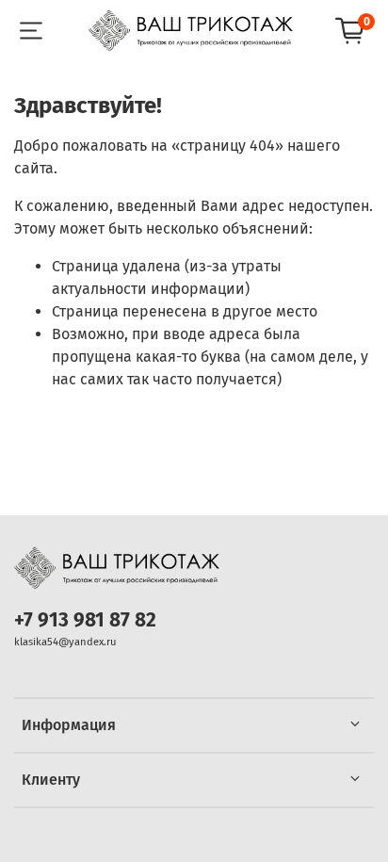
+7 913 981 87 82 (85, 620)
